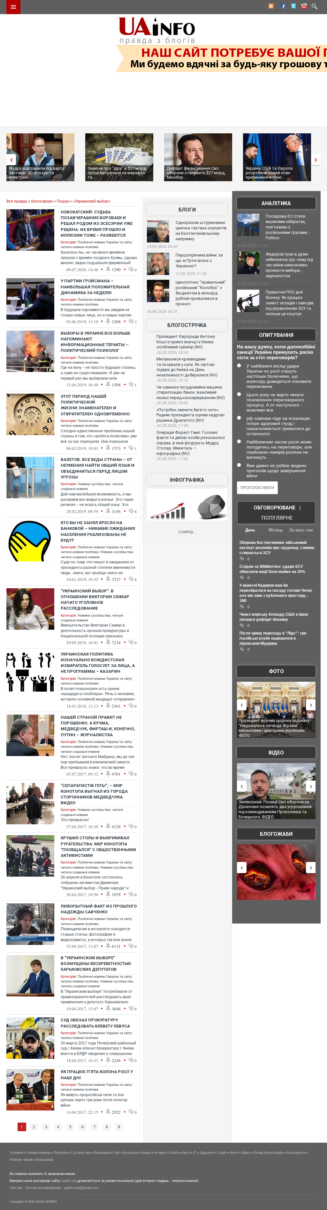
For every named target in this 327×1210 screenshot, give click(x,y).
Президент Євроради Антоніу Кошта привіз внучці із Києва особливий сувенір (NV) (185, 341)
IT (194, 1152)
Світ (116, 1152)
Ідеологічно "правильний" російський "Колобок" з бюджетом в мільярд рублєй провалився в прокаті (201, 293)
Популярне (277, 518)
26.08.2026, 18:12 (172, 380)
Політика (60, 1152)
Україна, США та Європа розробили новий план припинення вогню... (269, 173)
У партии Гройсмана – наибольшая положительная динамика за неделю (95, 286)
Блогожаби (276, 834)
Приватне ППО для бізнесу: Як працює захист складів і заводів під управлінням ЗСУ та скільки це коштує (290, 303)
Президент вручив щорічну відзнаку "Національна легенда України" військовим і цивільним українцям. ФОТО (274, 728)
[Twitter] (292, 7)
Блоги (187, 210)
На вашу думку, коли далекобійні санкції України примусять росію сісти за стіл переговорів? (276, 352)
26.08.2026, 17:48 (172, 425)
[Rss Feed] (270, 7)
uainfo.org (69, 1181)
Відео (276, 753)
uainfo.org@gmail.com (81, 1188)
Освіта (173, 1152)
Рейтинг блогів (21, 1160)
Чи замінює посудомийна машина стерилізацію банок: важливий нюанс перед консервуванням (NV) (190, 392)
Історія (159, 1152)
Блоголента (296, 1152)
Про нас (16, 1188)
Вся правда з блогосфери (29, 201)
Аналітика (276, 203)
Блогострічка (187, 325)
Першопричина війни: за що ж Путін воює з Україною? (199, 260)
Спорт (222, 1152)
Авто (186, 1152)
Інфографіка (187, 480)
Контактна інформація (43, 1188)
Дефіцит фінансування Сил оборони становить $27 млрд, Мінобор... (196, 173)
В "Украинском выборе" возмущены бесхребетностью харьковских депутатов (96, 963)
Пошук (63, 201)
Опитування (276, 335)
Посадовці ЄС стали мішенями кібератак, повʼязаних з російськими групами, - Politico (288, 227)
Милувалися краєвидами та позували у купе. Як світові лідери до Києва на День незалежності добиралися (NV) (186, 367)
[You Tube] (303, 7)
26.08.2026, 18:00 (172, 403)
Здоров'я (207, 1152)
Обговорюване (274, 508)
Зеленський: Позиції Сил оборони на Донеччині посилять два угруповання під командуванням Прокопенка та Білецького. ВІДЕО (275, 809)
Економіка (102, 1152)
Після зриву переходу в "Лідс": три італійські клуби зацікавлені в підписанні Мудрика (273, 638)
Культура (130, 1152)
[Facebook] (281, 7)
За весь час (301, 530)
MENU (13, 7)
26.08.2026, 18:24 (172, 352)
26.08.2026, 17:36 (172, 459)
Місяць (276, 530)
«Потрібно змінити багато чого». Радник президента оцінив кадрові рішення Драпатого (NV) (190, 415)
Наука (146, 1152)
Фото (276, 671)
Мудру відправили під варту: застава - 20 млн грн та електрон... (37, 173)
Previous (9, 159)
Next (317, 159)
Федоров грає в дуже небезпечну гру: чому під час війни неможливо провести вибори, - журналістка (289, 265)
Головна (16, 1152)
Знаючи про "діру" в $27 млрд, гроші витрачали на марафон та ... (117, 173)
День (250, 530)
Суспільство (81, 1152)
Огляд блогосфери (268, 1152)
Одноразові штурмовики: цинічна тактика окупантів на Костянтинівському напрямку (201, 230)
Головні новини (38, 1152)
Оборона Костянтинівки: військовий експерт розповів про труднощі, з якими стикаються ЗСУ (277, 547)
